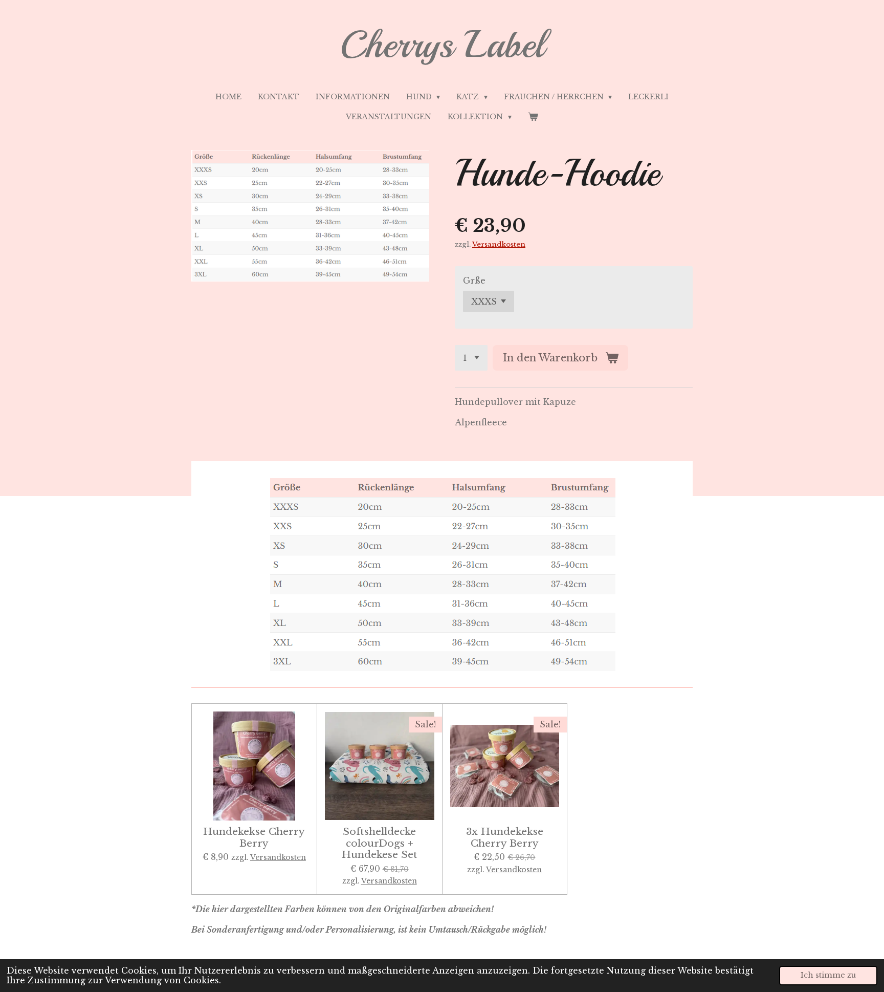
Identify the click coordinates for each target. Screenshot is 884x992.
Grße (474, 280)
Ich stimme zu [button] (828, 975)
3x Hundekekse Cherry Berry (504, 837)
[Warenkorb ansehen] (533, 117)
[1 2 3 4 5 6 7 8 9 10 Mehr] (471, 358)
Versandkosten (498, 244)
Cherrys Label (442, 44)
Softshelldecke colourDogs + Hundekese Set (379, 843)
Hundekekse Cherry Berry (254, 837)
